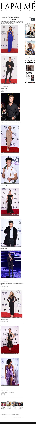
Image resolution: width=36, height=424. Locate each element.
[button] (35, 1)
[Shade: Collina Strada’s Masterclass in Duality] (15, 404)
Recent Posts (6, 390)
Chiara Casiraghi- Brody (9, 392)
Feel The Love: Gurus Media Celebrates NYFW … (20, 408)
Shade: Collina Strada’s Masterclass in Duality (14, 408)
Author (2, 390)
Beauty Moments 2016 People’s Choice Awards (18, 416)
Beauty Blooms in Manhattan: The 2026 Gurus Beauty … (3, 408)
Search (30, 17)
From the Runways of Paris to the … (9, 408)
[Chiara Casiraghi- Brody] (3, 395)
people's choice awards (11, 414)
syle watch (17, 414)
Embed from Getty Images (4, 55)
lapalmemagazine (4, 414)
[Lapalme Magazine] (18, 7)
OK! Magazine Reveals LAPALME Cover (5, 416)
